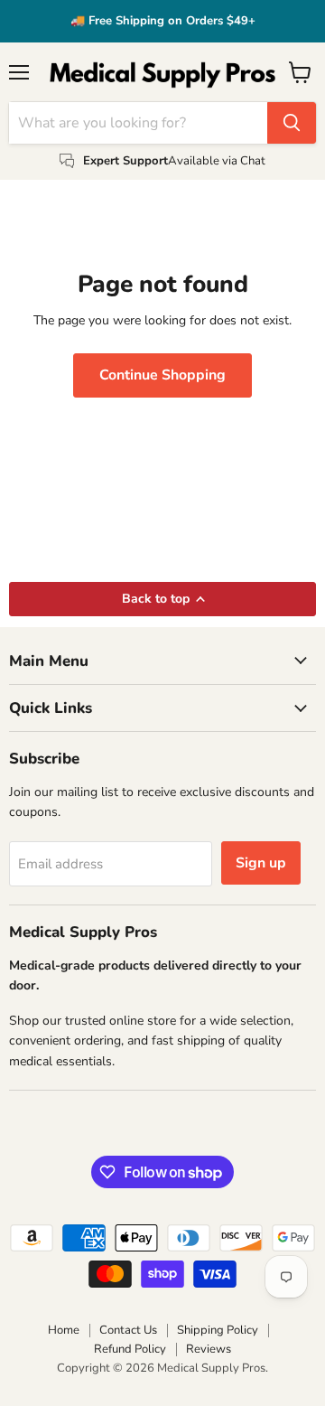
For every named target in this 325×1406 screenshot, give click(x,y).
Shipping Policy (217, 1330)
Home (63, 1330)
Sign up (261, 863)
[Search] (291, 123)
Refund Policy (130, 1349)
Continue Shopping (162, 375)
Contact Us (128, 1330)
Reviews (208, 1349)
